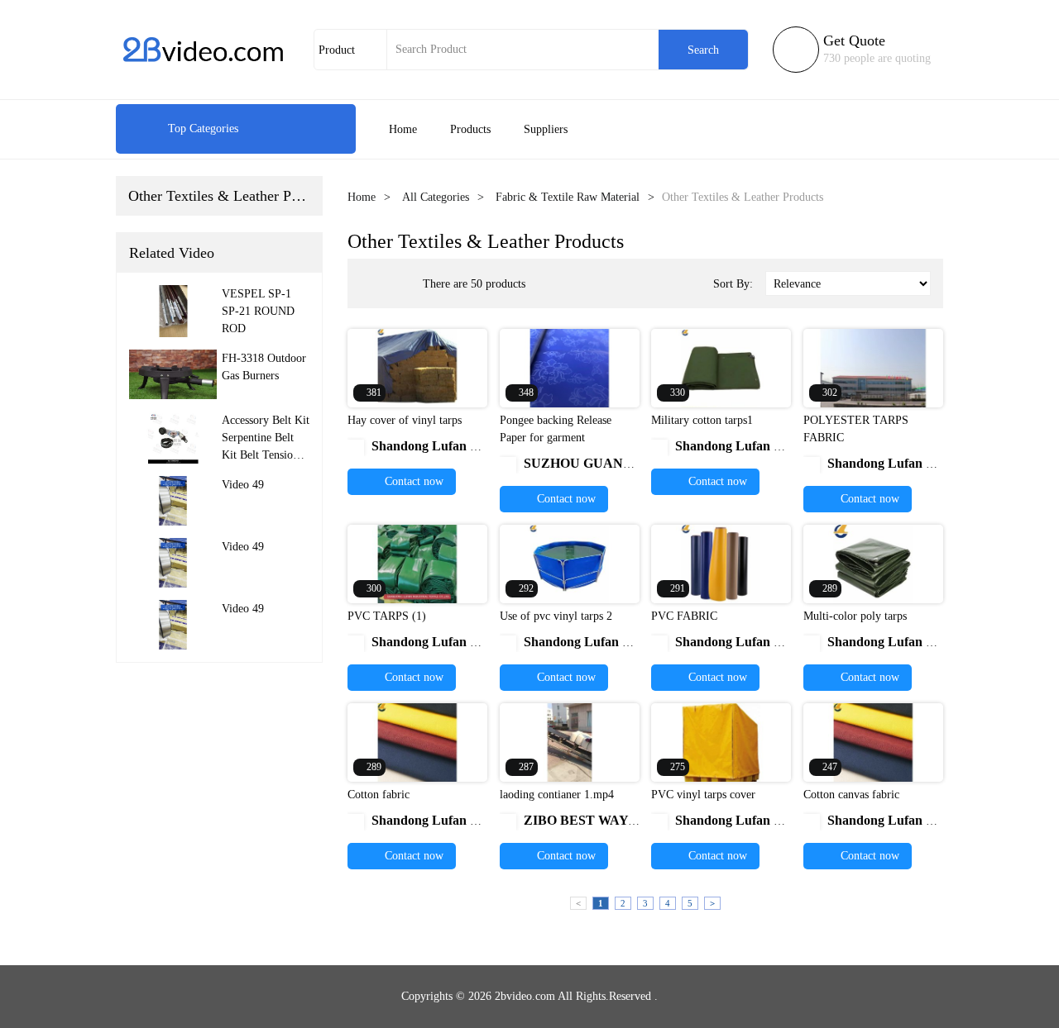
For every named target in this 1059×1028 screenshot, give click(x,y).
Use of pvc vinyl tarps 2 (556, 616)
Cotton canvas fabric (851, 794)
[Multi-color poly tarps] (873, 563)
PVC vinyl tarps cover (703, 794)
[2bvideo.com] (203, 49)
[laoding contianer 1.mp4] (570, 741)
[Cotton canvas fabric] (873, 741)
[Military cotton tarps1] (721, 367)
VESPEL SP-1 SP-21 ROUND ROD (258, 311)
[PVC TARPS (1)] (417, 563)
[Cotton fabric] (417, 741)
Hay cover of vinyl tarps (404, 420)
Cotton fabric (378, 794)
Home (403, 129)
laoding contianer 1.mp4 (557, 794)
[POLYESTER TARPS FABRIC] (873, 367)
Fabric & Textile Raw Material (568, 197)
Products (470, 129)
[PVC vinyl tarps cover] (721, 741)
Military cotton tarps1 (702, 420)
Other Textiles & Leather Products (231, 196)
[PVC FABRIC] (721, 563)
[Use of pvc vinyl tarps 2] (570, 563)
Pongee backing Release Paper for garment (555, 429)
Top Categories (185, 128)
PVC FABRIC (684, 616)
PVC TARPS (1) (386, 616)
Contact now (412, 481)
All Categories (435, 197)
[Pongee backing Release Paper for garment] (570, 367)
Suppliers (546, 129)
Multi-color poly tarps (855, 616)
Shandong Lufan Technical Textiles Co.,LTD (487, 446)
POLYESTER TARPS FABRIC (855, 429)
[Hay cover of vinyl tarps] (417, 367)
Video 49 (243, 484)
